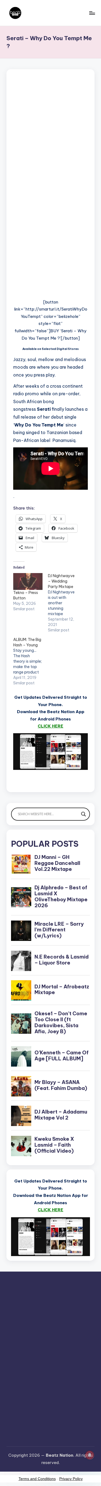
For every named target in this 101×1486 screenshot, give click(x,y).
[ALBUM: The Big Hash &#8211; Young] (30, 661)
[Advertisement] (50, 144)
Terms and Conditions (37, 1478)
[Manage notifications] (89, 1455)
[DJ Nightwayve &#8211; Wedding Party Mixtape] (65, 603)
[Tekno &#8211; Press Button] (28, 581)
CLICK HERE (50, 726)
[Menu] (92, 12)
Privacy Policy (71, 1478)
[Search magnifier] (83, 814)
